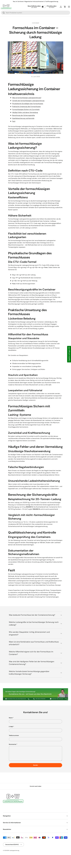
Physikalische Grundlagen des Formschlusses (27, 104)
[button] (65, 7)
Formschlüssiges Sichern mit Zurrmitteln (26, 109)
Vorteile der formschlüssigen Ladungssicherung (28, 101)
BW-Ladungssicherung (13, 850)
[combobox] (35, 13)
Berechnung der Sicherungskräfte (23, 115)
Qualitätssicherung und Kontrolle (23, 118)
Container (35, 23)
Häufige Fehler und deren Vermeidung (25, 112)
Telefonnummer (14, 735)
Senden (35, 765)
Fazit (13, 121)
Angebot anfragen (69, 354)
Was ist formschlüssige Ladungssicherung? (26, 98)
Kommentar (12, 744)
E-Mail (11, 726)
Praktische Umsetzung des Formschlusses (26, 106)
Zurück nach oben (35, 786)
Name (10, 718)
